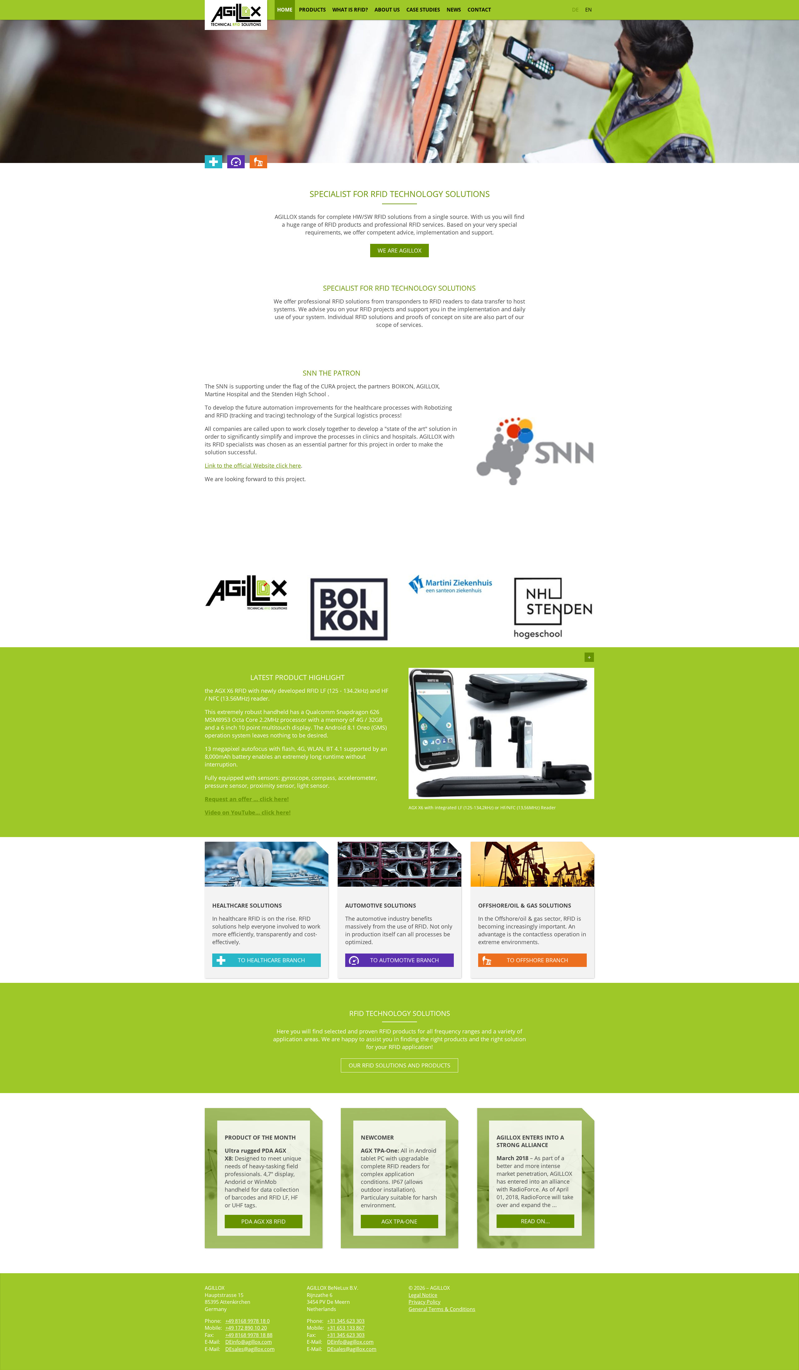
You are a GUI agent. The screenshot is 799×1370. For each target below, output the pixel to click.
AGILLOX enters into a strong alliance (530, 1141)
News (454, 9)
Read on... (535, 1221)
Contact (479, 9)
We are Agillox (399, 250)
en (588, 9)
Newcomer (377, 1137)
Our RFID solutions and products (399, 1065)
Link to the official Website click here (253, 465)
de (575, 9)
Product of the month (260, 1137)
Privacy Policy (424, 1302)
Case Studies (423, 9)
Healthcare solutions (247, 905)
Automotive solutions (380, 905)
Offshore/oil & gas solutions (524, 905)
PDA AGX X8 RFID (263, 1221)
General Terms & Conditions (442, 1309)
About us (387, 9)
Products (312, 9)
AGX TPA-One (399, 1221)
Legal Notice (423, 1295)
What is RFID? (350, 9)
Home (284, 9)
